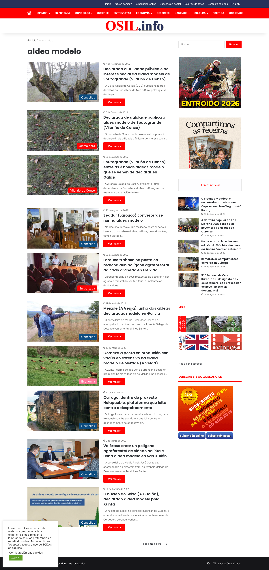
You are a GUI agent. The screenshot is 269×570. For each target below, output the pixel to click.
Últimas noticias (210, 185)
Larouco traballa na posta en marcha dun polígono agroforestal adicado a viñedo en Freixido (136, 265)
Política (218, 13)
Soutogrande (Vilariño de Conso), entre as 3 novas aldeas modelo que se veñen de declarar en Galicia (135, 169)
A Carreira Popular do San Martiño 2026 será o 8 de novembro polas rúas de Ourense (218, 225)
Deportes (163, 13)
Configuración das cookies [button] (26, 552)
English (235, 3)
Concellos (82, 13)
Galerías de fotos (194, 3)
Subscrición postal (170, 3)
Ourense (103, 13)
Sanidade (181, 13)
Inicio (108, 3)
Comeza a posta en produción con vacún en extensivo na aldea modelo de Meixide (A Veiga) (136, 358)
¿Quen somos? (123, 3)
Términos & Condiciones (227, 563)
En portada (62, 13)
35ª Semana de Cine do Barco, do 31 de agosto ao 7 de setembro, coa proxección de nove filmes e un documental (221, 282)
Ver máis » (114, 102)
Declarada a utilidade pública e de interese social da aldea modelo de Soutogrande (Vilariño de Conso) (136, 74)
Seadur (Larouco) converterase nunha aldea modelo (133, 218)
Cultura (200, 13)
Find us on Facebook (190, 363)
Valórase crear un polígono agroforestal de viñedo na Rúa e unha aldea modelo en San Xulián (135, 451)
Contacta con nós (218, 3)
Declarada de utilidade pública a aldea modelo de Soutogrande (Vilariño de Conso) (134, 122)
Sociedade (236, 13)
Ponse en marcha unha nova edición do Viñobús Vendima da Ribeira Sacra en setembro (221, 245)
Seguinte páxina (152, 543)
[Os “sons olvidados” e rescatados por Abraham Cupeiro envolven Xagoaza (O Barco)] (188, 204)
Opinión (42, 13)
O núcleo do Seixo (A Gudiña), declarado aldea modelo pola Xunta (131, 499)
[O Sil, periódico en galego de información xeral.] (134, 26)
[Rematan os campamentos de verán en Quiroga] (188, 264)
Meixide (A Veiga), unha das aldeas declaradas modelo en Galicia (136, 311)
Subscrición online (145, 3)
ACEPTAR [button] (15, 557)
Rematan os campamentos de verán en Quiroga (219, 261)
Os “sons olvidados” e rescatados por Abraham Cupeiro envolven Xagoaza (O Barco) (221, 204)
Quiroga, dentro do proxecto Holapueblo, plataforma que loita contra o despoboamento (134, 402)
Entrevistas (122, 13)
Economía (143, 13)
